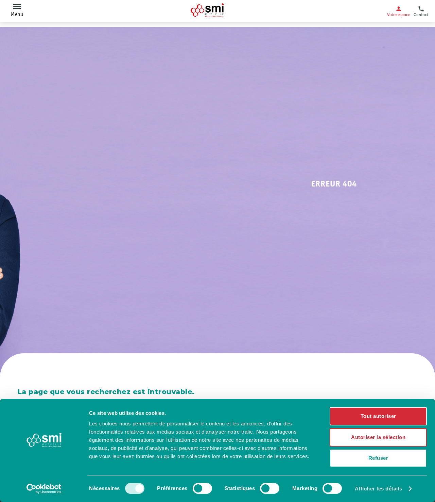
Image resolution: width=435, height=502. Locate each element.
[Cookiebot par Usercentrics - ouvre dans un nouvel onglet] (44, 489)
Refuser (378, 458)
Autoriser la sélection (378, 437)
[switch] (202, 488)
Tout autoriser (378, 416)
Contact (421, 14)
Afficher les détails (378, 488)
